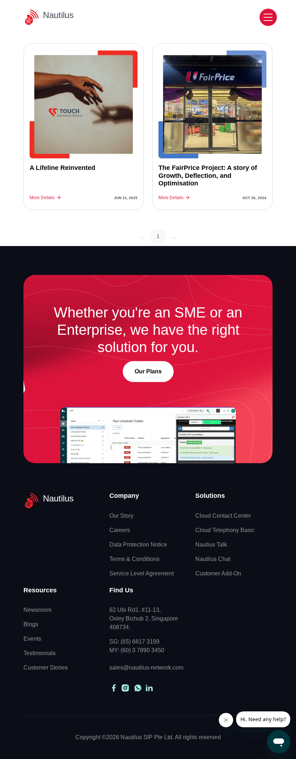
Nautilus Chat (212, 559)
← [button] (143, 237)
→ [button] (173, 237)
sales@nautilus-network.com (146, 667)
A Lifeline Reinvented (62, 167)
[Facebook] (113, 688)
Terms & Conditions (134, 559)
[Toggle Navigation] (268, 17)
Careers (119, 530)
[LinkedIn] (148, 688)
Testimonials (39, 653)
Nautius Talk (211, 544)
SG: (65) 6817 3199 (134, 642)
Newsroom (37, 610)
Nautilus (58, 15)
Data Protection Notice (138, 544)
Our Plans (148, 371)
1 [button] (158, 236)
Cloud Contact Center (223, 516)
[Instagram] (125, 688)
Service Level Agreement (141, 573)
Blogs (30, 624)
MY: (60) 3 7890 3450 (136, 650)
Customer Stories (45, 667)
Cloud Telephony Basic (225, 530)
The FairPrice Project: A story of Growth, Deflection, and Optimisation (207, 175)
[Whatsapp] (137, 688)
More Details (42, 197)
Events (32, 639)
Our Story (121, 516)
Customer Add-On (218, 573)
